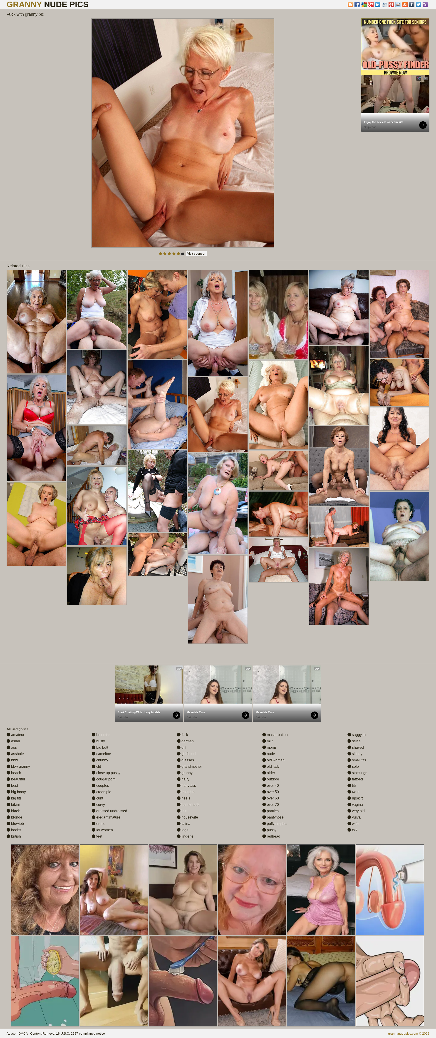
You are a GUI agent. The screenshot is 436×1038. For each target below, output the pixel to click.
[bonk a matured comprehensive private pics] (97, 575)
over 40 (272, 785)
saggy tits (359, 735)
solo (355, 766)
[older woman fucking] (278, 405)
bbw (14, 760)
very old (358, 811)
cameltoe (103, 754)
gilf (183, 747)
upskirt (357, 798)
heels (185, 798)
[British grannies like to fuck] (339, 466)
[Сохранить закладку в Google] (364, 4)
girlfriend (188, 754)
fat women (104, 830)
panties (272, 811)
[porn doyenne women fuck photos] (36, 427)
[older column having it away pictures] (218, 414)
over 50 (272, 792)
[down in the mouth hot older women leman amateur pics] (157, 554)
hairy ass (188, 785)
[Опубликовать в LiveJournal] (384, 4)
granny (187, 773)
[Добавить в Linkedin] (377, 4)
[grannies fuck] (36, 524)
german (187, 741)
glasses (187, 760)
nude (270, 754)
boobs (15, 830)
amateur (17, 735)
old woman (275, 760)
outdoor (272, 779)
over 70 (272, 805)
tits (354, 785)
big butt (101, 747)
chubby (101, 760)
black (15, 811)
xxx (354, 830)
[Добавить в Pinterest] (391, 4)
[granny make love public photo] (339, 307)
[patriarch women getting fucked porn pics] (36, 322)
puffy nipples (276, 824)
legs (184, 830)
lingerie (187, 836)
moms (271, 747)
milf (269, 741)
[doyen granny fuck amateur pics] (399, 383)
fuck (184, 735)
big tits (16, 798)
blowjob (17, 824)
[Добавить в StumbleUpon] (405, 4)
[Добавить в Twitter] (418, 4)
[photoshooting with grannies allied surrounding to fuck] (157, 314)
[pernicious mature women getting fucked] (339, 586)
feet (98, 836)
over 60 (272, 798)
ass (13, 747)
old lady (273, 766)
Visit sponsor (196, 253)
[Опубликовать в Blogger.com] (350, 4)
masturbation (277, 735)
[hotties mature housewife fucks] (97, 387)
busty (100, 741)
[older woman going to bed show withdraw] (97, 309)
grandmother (191, 766)
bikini (15, 805)
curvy (100, 805)
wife (355, 824)
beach (15, 773)
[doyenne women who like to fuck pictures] (97, 445)
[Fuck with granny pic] (182, 133)
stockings (359, 773)
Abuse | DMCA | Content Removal (31, 1033)
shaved (357, 747)
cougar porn (105, 779)
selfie (356, 741)
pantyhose (275, 817)
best (14, 785)
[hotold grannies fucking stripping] (399, 314)
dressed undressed (111, 811)
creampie (103, 792)
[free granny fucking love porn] (339, 385)
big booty (18, 792)
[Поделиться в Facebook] (357, 4)
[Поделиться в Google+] (371, 4)
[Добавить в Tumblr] (411, 4)
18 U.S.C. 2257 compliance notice (80, 1033)
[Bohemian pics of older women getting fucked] (278, 560)
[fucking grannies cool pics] (157, 491)
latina (185, 824)
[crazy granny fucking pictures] (218, 503)
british (15, 836)
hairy (185, 779)
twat (355, 792)
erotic (100, 824)
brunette (102, 735)
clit (98, 766)
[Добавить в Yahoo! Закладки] (425, 4)
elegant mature (107, 817)
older (270, 773)
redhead (273, 836)
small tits (358, 760)
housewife (189, 817)
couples (102, 785)
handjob (188, 792)
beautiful (17, 779)
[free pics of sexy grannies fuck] (278, 471)
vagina (357, 805)
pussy (271, 830)
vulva (356, 817)
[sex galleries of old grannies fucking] (97, 506)
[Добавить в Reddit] (398, 4)
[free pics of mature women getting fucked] (218, 599)
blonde (16, 817)
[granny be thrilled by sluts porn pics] (218, 323)
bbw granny (20, 766)
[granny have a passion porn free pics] (399, 449)
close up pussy (107, 773)
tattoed (357, 779)
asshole (17, 754)
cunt (99, 798)
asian (15, 741)
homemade (190, 805)
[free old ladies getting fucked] (278, 514)
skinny (356, 754)
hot (183, 811)
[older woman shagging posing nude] (399, 536)
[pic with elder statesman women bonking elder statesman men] (339, 527)
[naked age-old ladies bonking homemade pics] (157, 404)
